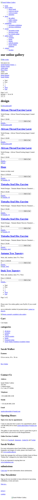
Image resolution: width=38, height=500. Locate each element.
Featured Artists (9, 340)
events (7, 29)
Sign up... (4, 484)
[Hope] (3, 163)
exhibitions (8, 23)
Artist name (4, 68)
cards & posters (13, 43)
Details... (3, 123)
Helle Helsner (5, 75)
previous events (13, 32)
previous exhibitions (15, 27)
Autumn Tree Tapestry (12, 253)
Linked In (25, 440)
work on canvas (13, 11)
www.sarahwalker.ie (9, 452)
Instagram (18, 440)
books (10, 39)
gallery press (12, 21)
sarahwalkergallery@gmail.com (10, 411)
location (11, 50)
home (6, 6)
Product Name (5, 66)
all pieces (7, 331)
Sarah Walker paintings (13, 45)
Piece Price (4, 70)
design (11, 41)
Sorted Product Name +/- (8, 64)
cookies (3, 494)
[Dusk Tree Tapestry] (5, 266)
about (6, 16)
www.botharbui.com (7, 462)
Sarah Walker (5, 77)
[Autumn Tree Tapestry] (6, 249)
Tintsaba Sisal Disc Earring (14, 184)
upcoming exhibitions (15, 25)
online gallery (9, 36)
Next (6, 87)
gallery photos (13, 20)
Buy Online (4, 364)
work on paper (13, 13)
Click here (4, 470)
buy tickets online (14, 34)
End (6, 89)
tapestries (11, 14)
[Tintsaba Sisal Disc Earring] (5, 180)
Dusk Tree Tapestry (10, 270)
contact (7, 48)
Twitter (33, 440)
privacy (3, 491)
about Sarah (12, 9)
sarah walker (8, 7)
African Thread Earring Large (16, 110)
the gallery (12, 18)
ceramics (11, 37)
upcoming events (14, 30)
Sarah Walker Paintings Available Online (17, 341)
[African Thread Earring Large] (6, 106)
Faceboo (10, 440)
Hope (3, 167)
